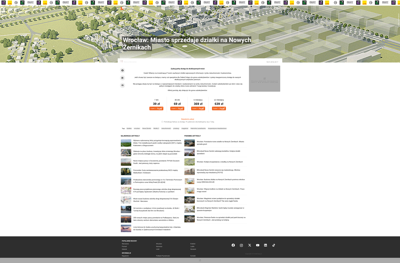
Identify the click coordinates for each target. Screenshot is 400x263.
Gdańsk (124, 249)
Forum (254, 8)
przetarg (176, 128)
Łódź (157, 249)
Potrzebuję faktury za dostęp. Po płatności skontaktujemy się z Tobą (189, 122)
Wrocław (159, 244)
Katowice (159, 246)
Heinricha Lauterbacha (198, 128)
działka (129, 128)
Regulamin (125, 256)
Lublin (192, 246)
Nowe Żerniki (146, 128)
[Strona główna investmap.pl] (127, 8)
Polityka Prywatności (163, 256)
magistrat (185, 128)
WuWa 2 (156, 128)
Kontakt (193, 256)
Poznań (124, 246)
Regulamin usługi (187, 119)
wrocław (137, 128)
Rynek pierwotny (232, 8)
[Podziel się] (123, 70)
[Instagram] (241, 246)
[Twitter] (249, 246)
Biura (245, 8)
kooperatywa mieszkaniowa (217, 128)
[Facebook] (233, 246)
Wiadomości (267, 8)
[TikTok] (273, 246)
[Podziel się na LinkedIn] (122, 78)
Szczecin (193, 249)
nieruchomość (166, 128)
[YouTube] (257, 246)
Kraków (192, 244)
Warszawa (125, 244)
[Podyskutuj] (123, 85)
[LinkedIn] (265, 246)
